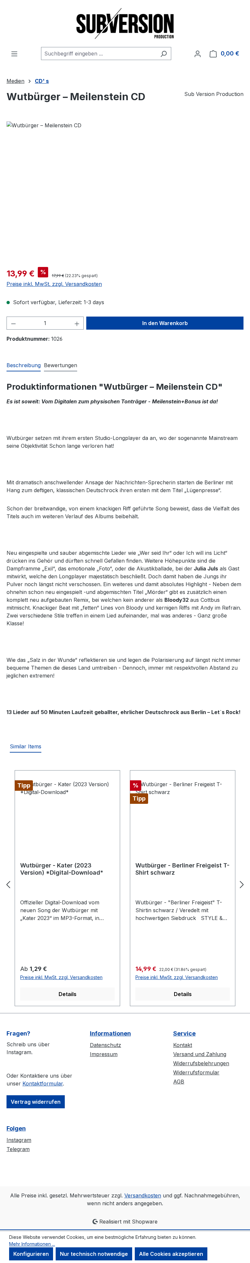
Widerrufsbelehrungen (201, 1063)
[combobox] (98, 53)
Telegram (18, 1149)
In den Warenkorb (165, 323)
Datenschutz (105, 1045)
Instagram (19, 1140)
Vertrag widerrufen (36, 1102)
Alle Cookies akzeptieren (171, 1254)
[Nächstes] (242, 884)
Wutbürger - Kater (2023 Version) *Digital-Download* (61, 869)
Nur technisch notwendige (94, 1254)
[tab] (24, 365)
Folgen (16, 1128)
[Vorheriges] (8, 884)
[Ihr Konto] (197, 53)
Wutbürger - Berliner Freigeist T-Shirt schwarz (182, 869)
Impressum (104, 1054)
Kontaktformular (42, 1083)
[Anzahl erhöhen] (77, 323)
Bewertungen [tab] (60, 365)
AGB (178, 1081)
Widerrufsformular (196, 1072)
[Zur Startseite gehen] (125, 23)
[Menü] (14, 53)
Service (184, 1033)
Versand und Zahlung (199, 1054)
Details (67, 994)
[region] (125, 191)
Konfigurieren (31, 1254)
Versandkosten (142, 1195)
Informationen (110, 1033)
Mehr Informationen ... (32, 1244)
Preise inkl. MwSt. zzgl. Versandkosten (54, 284)
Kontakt (182, 1045)
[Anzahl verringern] (13, 323)
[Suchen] (163, 53)
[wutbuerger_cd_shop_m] (125, 191)
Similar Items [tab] (25, 746)
